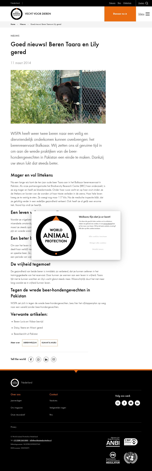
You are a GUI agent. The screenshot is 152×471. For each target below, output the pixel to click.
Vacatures (53, 401)
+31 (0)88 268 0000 (20, 440)
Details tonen (97, 249)
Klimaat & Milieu (49, 343)
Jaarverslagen (16, 401)
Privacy (13, 427)
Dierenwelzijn (30, 343)
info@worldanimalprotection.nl (40, 440)
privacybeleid (108, 224)
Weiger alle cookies (98, 243)
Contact (54, 394)
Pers (51, 415)
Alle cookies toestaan (98, 237)
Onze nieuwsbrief (18, 415)
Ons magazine (17, 408)
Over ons (15, 394)
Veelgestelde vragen (58, 408)
